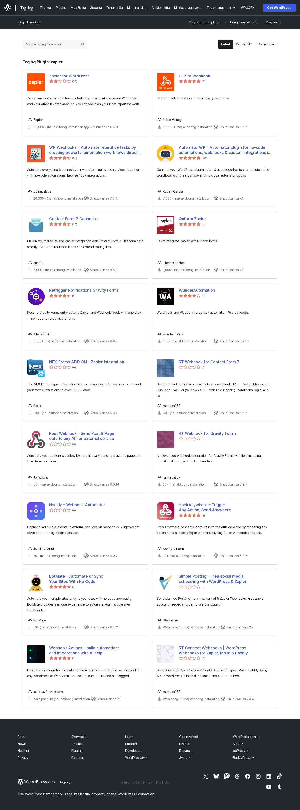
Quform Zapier (192, 219)
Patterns (77, 757)
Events (184, 744)
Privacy (23, 757)
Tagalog (65, 782)
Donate (186, 750)
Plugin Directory (29, 22)
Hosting (23, 750)
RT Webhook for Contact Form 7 (209, 362)
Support (131, 744)
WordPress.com (246, 737)
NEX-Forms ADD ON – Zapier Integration (86, 362)
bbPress (241, 750)
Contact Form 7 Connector (74, 219)
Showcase (79, 737)
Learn (129, 737)
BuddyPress (243, 757)
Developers (133, 750)
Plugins (76, 750)
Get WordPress (279, 7)
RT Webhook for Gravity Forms (208, 433)
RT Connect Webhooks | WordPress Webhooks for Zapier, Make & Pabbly (213, 650)
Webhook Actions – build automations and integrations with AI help (84, 650)
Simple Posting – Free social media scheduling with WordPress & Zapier (212, 579)
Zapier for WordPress (69, 76)
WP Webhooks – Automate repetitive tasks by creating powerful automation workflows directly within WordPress (95, 150)
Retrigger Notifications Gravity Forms (84, 290)
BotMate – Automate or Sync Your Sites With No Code (76, 579)
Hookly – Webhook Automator (77, 504)
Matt (238, 744)
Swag (185, 757)
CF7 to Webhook (194, 76)
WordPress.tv (136, 757)
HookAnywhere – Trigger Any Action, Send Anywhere (205, 507)
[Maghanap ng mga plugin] (82, 44)
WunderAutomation (197, 290)
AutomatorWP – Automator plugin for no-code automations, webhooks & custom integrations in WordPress (224, 150)
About (22, 737)
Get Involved (188, 737)
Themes (77, 744)
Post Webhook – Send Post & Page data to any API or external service (81, 436)
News (22, 744)
